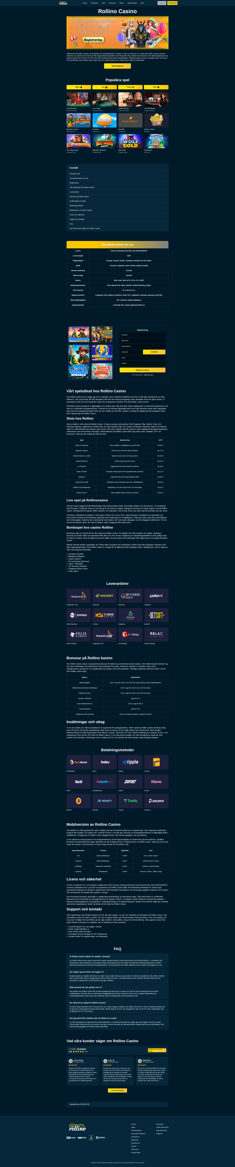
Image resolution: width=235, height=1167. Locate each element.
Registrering (74, 183)
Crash (129, 87)
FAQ (71, 224)
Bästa (77, 87)
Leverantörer (74, 192)
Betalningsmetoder (76, 206)
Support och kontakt (77, 219)
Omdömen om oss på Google (155, 1050)
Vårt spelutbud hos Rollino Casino (82, 187)
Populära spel (75, 174)
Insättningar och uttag (77, 201)
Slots (155, 87)
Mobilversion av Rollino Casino (81, 210)
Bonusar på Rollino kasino (79, 196)
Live (103, 87)
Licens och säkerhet (77, 215)
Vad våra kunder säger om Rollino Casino (85, 228)
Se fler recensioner (117, 1090)
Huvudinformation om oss (79, 178)
